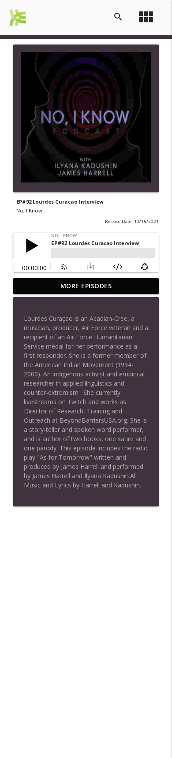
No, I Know (29, 210)
